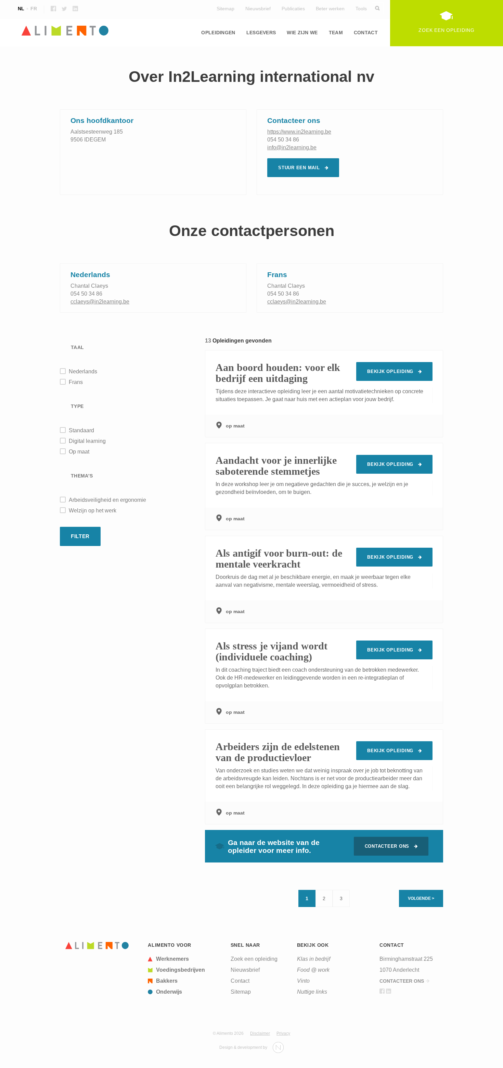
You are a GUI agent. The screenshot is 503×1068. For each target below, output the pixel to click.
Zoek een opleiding (254, 959)
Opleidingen (218, 32)
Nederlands (83, 371)
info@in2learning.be (292, 147)
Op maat (79, 452)
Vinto (303, 981)
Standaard (81, 430)
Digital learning (87, 441)
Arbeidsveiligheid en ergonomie (107, 500)
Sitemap (225, 8)
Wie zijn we (302, 32)
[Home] (97, 945)
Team (336, 32)
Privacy (283, 1033)
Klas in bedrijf (313, 959)
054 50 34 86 (283, 139)
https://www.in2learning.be (299, 132)
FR (33, 8)
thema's (82, 476)
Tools (361, 8)
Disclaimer (260, 1033)
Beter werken (330, 8)
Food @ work (313, 970)
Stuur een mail (299, 167)
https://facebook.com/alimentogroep (53, 8)
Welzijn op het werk (92, 510)
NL (21, 8)
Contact (366, 32)
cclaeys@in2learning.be (99, 302)
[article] (185, 959)
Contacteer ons (387, 846)
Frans (76, 382)
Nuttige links (312, 992)
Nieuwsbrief (258, 8)
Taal (77, 347)
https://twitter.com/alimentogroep (64, 8)
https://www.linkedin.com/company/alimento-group (75, 8)
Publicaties (293, 8)
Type (77, 406)
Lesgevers (261, 32)
